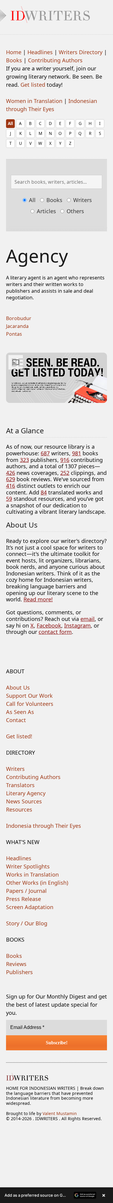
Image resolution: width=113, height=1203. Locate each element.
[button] (56, 1195)
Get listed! (19, 736)
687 (45, 453)
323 (24, 459)
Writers (82, 200)
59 (9, 498)
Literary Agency (26, 793)
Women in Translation (34, 100)
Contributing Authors (55, 60)
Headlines (40, 52)
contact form (55, 631)
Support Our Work (29, 695)
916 (64, 459)
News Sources (24, 801)
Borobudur (18, 318)
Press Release (23, 898)
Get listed (32, 84)
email (87, 618)
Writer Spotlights (28, 866)
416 (10, 485)
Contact (16, 720)
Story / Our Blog (26, 923)
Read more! (38, 599)
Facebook (49, 625)
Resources (19, 809)
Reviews (16, 964)
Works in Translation (32, 874)
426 (10, 472)
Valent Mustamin (59, 1113)
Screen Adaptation (29, 907)
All (10, 123)
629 (10, 479)
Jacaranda (17, 326)
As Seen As (20, 711)
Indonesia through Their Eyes (43, 825)
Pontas (14, 334)
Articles (45, 211)
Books (14, 60)
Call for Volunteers (29, 703)
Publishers (19, 972)
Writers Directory (80, 52)
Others (74, 211)
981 (76, 453)
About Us (18, 687)
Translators (20, 785)
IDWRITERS (56, 13)
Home (13, 52)
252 (64, 472)
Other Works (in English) (37, 882)
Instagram (77, 625)
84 (44, 492)
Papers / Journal (26, 890)
